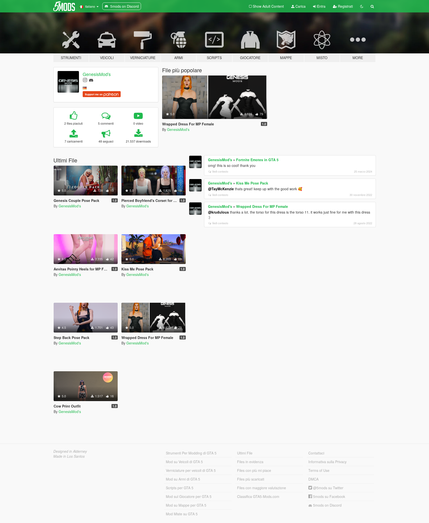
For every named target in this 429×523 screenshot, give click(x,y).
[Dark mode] (362, 6)
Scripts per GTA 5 (179, 487)
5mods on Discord (327, 505)
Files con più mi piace (254, 470)
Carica (300, 6)
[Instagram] (85, 79)
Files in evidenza (250, 461)
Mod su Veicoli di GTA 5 (184, 461)
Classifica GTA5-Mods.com (258, 496)
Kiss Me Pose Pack (252, 183)
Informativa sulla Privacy (327, 461)
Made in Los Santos (69, 456)
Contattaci (316, 452)
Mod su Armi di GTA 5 (183, 479)
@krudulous (218, 212)
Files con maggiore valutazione (261, 487)
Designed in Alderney (70, 451)
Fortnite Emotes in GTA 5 (257, 159)
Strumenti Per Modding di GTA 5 (191, 452)
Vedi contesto (220, 171)
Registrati (345, 6)
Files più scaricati (250, 479)
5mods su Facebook (328, 496)
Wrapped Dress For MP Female (262, 206)
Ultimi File (244, 452)
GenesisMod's (97, 74)
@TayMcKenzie (221, 188)
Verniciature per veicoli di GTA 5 (191, 470)
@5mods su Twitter (327, 487)
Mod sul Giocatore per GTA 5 (189, 496)
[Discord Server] (91, 79)
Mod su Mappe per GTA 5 (186, 505)
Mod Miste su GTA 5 (182, 513)
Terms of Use (318, 470)
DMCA (313, 479)
